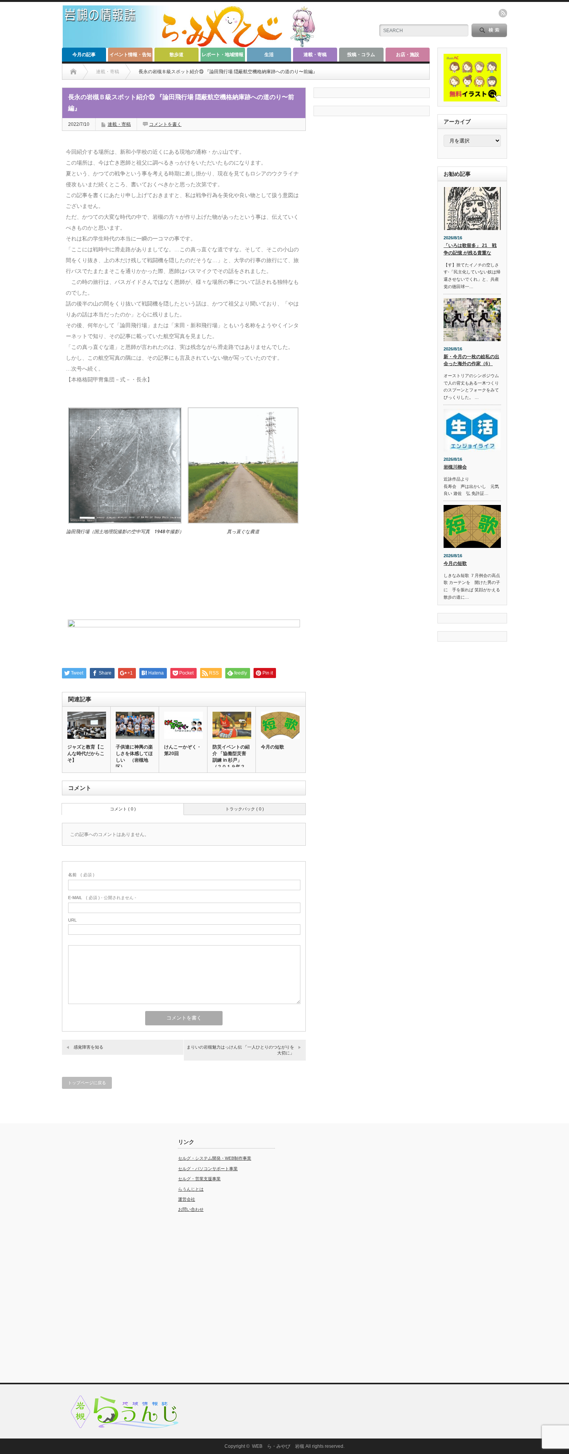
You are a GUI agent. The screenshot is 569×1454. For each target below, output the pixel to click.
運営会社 (186, 1199)
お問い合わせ (191, 1209)
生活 (269, 54)
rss (503, 13)
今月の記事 (84, 54)
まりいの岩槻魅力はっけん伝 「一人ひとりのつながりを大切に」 (240, 1050)
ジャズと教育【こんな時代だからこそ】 (86, 753)
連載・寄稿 (315, 54)
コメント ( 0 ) (123, 809)
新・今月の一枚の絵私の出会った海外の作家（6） (471, 360)
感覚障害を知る (88, 1047)
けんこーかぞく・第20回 (182, 750)
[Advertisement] (110, 1255)
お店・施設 (407, 54)
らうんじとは (191, 1189)
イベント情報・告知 (130, 54)
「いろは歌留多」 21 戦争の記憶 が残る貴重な (470, 249)
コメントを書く (165, 124)
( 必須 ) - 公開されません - (102, 897)
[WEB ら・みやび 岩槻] (193, 44)
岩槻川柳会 (455, 467)
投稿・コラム (361, 54)
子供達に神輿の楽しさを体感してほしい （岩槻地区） (134, 756)
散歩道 (176, 54)
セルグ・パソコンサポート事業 (208, 1168)
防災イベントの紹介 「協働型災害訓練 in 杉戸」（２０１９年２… (231, 756)
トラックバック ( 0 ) (244, 809)
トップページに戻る (87, 1082)
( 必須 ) (81, 874)
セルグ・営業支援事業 (199, 1178)
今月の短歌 (272, 747)
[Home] (73, 71)
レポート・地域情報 (222, 54)
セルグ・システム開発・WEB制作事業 (214, 1158)
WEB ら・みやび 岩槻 (278, 1446)
